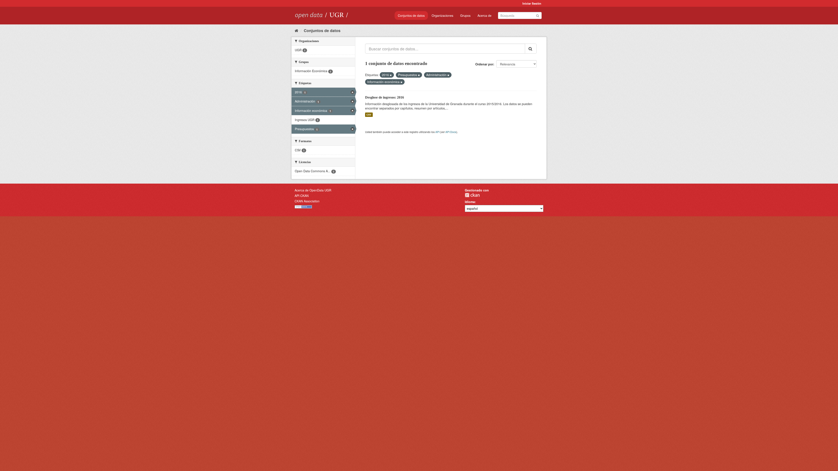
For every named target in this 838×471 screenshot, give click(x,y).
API (437, 132)
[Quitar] (391, 75)
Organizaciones (442, 15)
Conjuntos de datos (411, 15)
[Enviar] (537, 15)
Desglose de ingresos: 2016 (384, 97)
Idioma (470, 202)
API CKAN (302, 195)
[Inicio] (296, 30)
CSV (368, 114)
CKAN (472, 195)
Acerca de (484, 15)
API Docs (450, 132)
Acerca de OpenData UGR (313, 190)
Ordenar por (484, 64)
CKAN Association (307, 201)
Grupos (465, 15)
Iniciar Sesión (531, 3)
